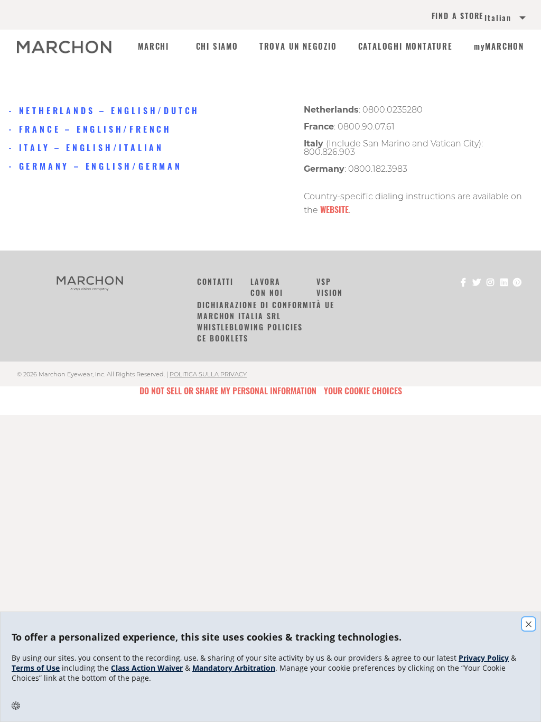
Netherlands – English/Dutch (109, 110)
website (334, 209)
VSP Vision (329, 287)
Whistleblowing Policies (250, 326)
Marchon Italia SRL (239, 315)
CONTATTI (215, 281)
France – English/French (95, 129)
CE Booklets (222, 338)
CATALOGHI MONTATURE (405, 46)
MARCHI (153, 46)
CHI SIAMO (217, 46)
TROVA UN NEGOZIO (298, 46)
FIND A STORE (458, 16)
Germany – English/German (100, 166)
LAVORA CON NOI (266, 287)
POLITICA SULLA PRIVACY (208, 374)
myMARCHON (499, 46)
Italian (497, 18)
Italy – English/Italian (91, 147)
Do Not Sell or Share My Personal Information (227, 390)
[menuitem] (492, 19)
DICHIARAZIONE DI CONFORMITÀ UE (265, 304)
